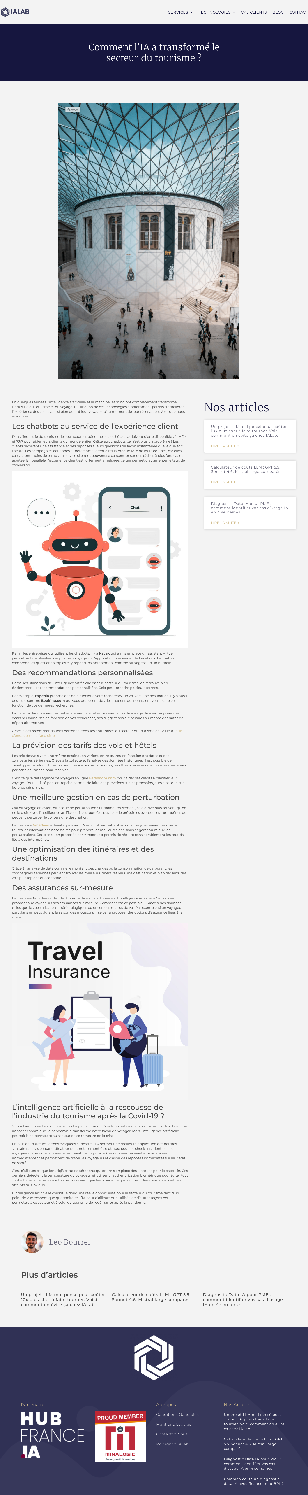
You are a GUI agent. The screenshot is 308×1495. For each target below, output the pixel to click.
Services (178, 12)
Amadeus (40, 825)
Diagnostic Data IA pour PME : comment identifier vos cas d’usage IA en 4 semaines (249, 507)
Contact (299, 12)
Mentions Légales (173, 1424)
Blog (278, 12)
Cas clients (254, 12)
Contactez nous (172, 1434)
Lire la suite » (225, 446)
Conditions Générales (177, 1414)
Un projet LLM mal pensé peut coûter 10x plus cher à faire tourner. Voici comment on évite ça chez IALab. (249, 430)
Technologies (215, 12)
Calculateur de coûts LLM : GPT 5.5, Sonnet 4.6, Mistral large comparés (245, 469)
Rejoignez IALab (172, 1444)
